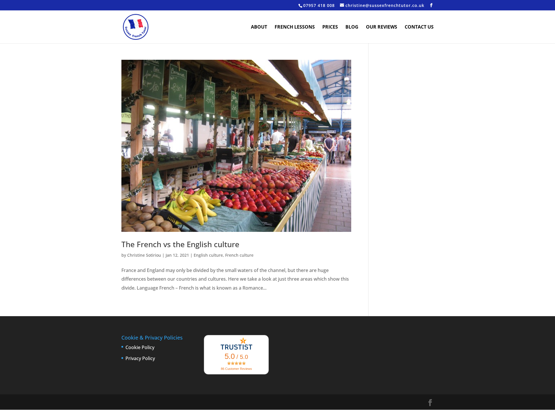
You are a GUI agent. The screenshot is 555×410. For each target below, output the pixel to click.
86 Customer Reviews (236, 368)
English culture (208, 255)
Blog (351, 27)
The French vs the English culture (180, 244)
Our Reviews (381, 27)
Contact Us (419, 27)
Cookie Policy (139, 347)
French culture (239, 255)
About (259, 27)
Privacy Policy (140, 358)
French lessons (295, 27)
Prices (330, 27)
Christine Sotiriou (144, 255)
